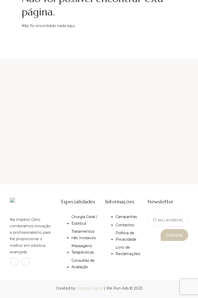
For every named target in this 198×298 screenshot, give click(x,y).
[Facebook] (14, 262)
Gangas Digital (90, 288)
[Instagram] (26, 262)
